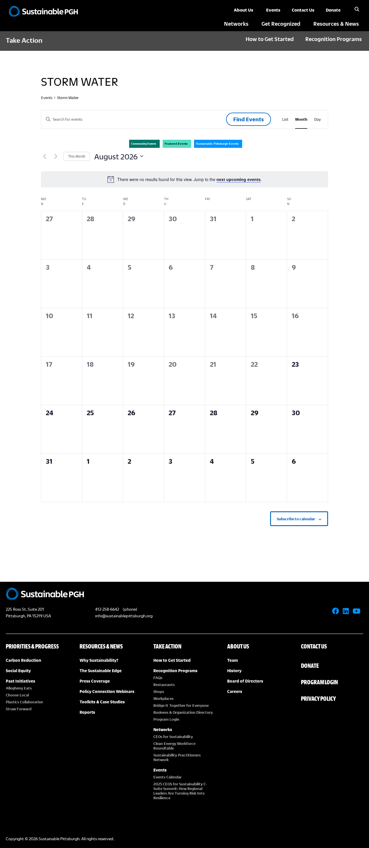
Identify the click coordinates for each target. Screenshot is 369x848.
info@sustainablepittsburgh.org (124, 616)
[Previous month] (44, 156)
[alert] (184, 179)
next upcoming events (238, 179)
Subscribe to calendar (296, 519)
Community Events (143, 143)
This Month (76, 156)
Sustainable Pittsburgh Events (217, 143)
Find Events (248, 119)
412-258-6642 (107, 609)
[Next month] (55, 156)
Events (46, 98)
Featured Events (176, 143)
